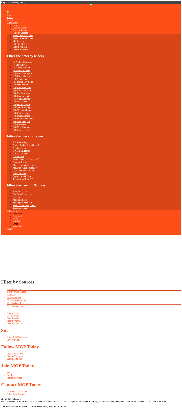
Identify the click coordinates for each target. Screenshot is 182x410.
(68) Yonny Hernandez (23, 118)
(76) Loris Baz (19, 124)
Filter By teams (13, 321)
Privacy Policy (13, 340)
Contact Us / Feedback (17, 391)
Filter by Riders (20, 27)
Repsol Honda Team (22, 176)
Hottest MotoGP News (23, 35)
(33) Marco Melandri (22, 90)
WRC (15, 218)
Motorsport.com (20, 200)
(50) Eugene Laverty (22, 113)
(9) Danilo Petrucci (21, 70)
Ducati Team (18, 156)
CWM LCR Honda (21, 151)
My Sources (18, 41)
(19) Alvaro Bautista (22, 79)
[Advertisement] (91, 256)
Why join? (19, 2)
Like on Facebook (15, 356)
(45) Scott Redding (21, 107)
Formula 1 (17, 216)
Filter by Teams (20, 30)
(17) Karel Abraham (22, 76)
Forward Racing (20, 162)
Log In (10, 375)
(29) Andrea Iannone (22, 87)
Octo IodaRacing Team (23, 170)
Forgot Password (14, 378)
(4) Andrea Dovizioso (22, 62)
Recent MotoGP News (23, 38)
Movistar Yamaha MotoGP (25, 168)
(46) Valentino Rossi (22, 110)
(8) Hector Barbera (21, 67)
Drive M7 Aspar (20, 153)
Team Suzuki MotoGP (23, 179)
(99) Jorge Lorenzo (21, 130)
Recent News (13, 316)
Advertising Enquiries (16, 394)
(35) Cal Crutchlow (21, 93)
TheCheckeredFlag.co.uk (24, 205)
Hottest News (13, 313)
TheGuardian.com (21, 208)
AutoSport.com (20, 191)
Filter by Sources (20, 33)
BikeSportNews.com (22, 194)
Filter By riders (13, 318)
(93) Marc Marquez (21, 127)
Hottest (10, 17)
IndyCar (16, 221)
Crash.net (17, 197)
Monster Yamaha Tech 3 (24, 165)
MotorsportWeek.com (22, 202)
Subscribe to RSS (15, 359)
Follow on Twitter (15, 353)
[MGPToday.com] (91, 5)
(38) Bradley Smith (21, 96)
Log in (4, 2)
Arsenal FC (18, 226)
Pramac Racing (19, 173)
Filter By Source (14, 323)
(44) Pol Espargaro (21, 104)
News (15, 25)
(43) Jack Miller (20, 101)
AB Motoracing (20, 142)
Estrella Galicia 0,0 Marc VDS (26, 159)
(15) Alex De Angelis (22, 73)
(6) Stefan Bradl (20, 65)
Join (12, 2)
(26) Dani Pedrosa (21, 84)
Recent (10, 20)
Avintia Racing (19, 148)
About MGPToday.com (17, 337)
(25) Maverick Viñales (23, 82)
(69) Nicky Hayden (21, 121)
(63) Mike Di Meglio (22, 116)
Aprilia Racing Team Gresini (26, 145)
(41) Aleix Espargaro (22, 99)
